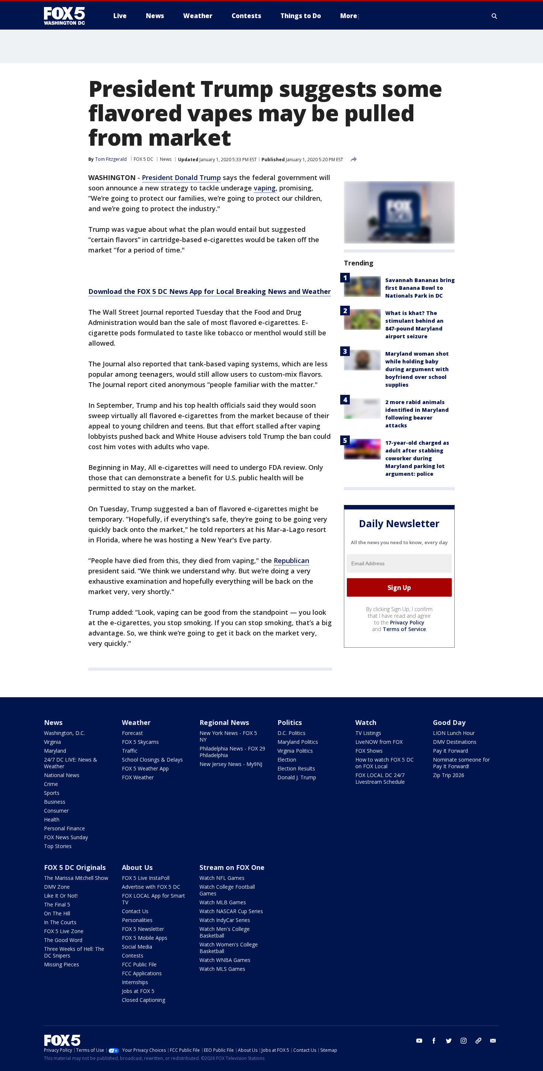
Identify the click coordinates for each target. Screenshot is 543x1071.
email (493, 1041)
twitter (449, 1041)
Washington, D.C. (64, 732)
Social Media (137, 946)
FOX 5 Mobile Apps (144, 937)
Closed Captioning (143, 999)
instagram (463, 1041)
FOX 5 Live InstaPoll (146, 877)
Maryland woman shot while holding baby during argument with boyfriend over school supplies (417, 369)
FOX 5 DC (143, 159)
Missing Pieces (61, 964)
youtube (419, 1041)
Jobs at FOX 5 (138, 990)
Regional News (224, 722)
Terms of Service (404, 629)
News (165, 159)
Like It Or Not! (61, 895)
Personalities (137, 919)
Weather (136, 722)
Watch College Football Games (227, 890)
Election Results (296, 768)
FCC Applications (142, 973)
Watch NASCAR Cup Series (231, 911)
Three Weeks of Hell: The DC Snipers (74, 952)
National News (61, 775)
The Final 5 (57, 904)
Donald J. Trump (296, 777)
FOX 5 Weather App (145, 768)
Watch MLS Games (222, 968)
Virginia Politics (295, 750)
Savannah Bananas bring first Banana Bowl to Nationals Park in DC (420, 288)
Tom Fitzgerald (111, 159)
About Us (137, 867)
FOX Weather (138, 777)
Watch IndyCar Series (224, 919)
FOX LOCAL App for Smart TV (153, 899)
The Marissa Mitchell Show (76, 877)
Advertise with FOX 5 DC (151, 886)
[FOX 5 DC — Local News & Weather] (68, 16)
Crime (51, 783)
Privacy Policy (407, 622)
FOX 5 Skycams (140, 741)
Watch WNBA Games (224, 959)
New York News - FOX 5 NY (228, 736)
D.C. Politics (291, 732)
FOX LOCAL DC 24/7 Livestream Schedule (380, 778)
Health (51, 819)
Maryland (55, 750)
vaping (265, 187)
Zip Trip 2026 (448, 775)
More (348, 15)
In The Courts (60, 922)
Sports (51, 792)
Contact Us (135, 911)
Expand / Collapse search (494, 15)
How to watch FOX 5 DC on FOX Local (384, 763)
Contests (132, 955)
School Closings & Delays (152, 759)
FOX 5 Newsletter (143, 928)
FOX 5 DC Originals (75, 867)
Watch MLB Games (222, 902)
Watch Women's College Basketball (228, 948)
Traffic (129, 750)
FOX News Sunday (66, 837)
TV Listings (368, 732)
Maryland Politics (297, 741)
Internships (135, 982)
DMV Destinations (455, 741)
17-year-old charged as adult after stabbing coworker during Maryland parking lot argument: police (417, 458)
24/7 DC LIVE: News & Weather (70, 763)
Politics (289, 722)
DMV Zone (57, 886)
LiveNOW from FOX (379, 741)
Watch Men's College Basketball (224, 932)
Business (54, 801)
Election (286, 759)
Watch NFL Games (222, 877)
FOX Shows (369, 750)
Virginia (52, 741)
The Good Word (63, 939)
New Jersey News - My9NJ (230, 763)
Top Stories (58, 846)
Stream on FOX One (231, 867)
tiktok (478, 1041)
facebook (434, 1041)
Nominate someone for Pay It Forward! (461, 763)
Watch (365, 722)
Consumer (56, 810)
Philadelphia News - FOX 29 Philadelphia (232, 752)
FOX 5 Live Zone (63, 931)
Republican (291, 560)
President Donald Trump (181, 177)
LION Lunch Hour (454, 732)
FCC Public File (139, 964)
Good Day (449, 722)
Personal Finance (64, 828)
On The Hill (57, 913)
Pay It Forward (450, 750)
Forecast (132, 732)
